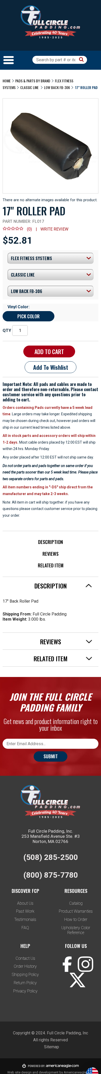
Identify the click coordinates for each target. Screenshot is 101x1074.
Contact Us (25, 958)
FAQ (25, 927)
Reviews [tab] (50, 641)
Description (50, 542)
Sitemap (51, 1046)
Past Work (25, 911)
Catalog (76, 903)
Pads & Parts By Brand (32, 80)
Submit (51, 756)
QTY (7, 330)
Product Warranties (76, 911)
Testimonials (25, 919)
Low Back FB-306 (57, 87)
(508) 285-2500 (50, 857)
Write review (54, 229)
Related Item (50, 565)
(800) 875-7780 (50, 874)
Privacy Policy (25, 991)
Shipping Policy (25, 974)
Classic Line (29, 87)
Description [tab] (50, 585)
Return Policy (25, 982)
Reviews (50, 553)
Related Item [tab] (51, 658)
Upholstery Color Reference (75, 930)
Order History (25, 966)
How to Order (75, 919)
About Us (25, 903)
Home (7, 80)
